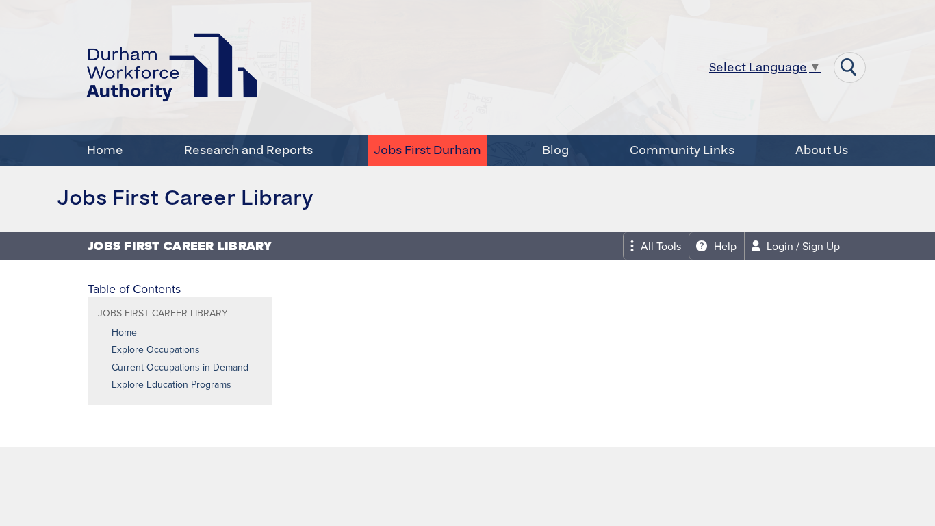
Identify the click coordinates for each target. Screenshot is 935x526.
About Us (821, 150)
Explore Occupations (156, 349)
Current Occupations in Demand (180, 367)
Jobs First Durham (427, 150)
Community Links (682, 150)
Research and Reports (248, 150)
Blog (555, 150)
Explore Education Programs (171, 384)
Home (105, 150)
